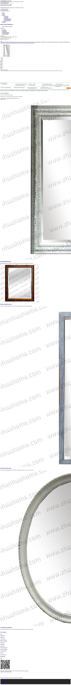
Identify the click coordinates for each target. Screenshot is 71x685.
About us (3, 13)
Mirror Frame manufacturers (4, 677)
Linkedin (7, 671)
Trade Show (4, 21)
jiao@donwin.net (5, 10)
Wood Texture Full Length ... (6, 468)
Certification (2, 637)
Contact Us (4, 22)
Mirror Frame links (3, 676)
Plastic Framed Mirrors (7, 18)
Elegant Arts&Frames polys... (6, 304)
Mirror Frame (11, 677)
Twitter (5, 671)
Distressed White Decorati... (5, 261)
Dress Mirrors (6, 17)
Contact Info (2, 35)
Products (3, 15)
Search (11, 4)
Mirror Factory (2, 635)
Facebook (1, 671)
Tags (1, 41)
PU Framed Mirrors (7, 20)
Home (3, 12)
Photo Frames (4, 31)
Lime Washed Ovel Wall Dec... (6, 627)
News (1, 658)
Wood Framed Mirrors (7, 19)
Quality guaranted (3, 654)
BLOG (3, 14)
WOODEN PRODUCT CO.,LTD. (5, 0)
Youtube (10, 671)
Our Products (2, 28)
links (8, 676)
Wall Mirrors (6, 16)
